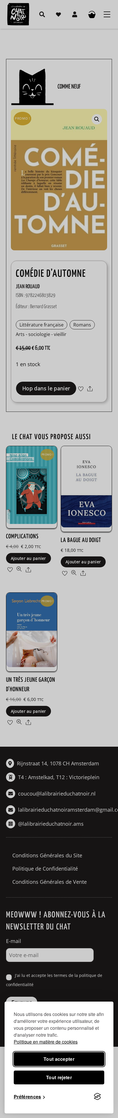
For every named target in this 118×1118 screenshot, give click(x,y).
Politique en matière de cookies (46, 1041)
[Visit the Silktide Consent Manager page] (97, 1097)
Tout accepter (59, 1059)
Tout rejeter (59, 1077)
